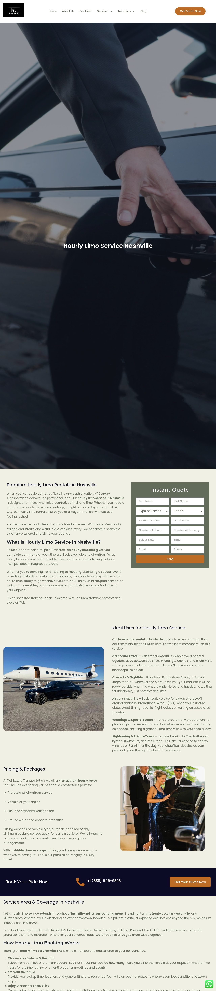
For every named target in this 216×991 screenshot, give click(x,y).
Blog (143, 11)
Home (53, 11)
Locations (124, 11)
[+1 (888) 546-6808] (80, 882)
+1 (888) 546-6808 (104, 880)
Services (102, 11)
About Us (68, 11)
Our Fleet (85, 11)
